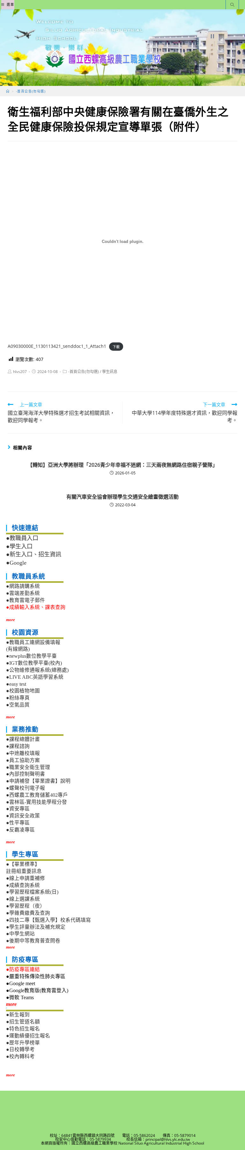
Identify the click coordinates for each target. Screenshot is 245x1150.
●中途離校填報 (23, 753)
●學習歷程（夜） (25, 906)
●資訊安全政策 (23, 815)
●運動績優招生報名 (28, 1035)
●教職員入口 (22, 538)
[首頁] (8, 91)
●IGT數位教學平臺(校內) (34, 663)
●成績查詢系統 (23, 885)
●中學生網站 (20, 933)
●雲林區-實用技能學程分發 (36, 802)
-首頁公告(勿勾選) (83, 371)
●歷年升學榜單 (23, 1042)
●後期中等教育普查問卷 (33, 940)
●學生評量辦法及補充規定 (35, 927)
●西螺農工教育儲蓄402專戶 (37, 795)
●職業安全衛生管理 (28, 767)
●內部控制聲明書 (25, 774)
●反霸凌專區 (20, 829)
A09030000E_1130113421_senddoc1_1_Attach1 (57, 346)
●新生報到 (18, 1014)
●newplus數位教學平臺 (31, 656)
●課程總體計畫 (23, 739)
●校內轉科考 (20, 1056)
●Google (16, 563)
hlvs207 (20, 371)
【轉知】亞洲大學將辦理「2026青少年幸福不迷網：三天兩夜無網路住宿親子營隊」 (122, 464)
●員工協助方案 (23, 760)
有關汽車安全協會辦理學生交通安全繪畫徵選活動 (122, 496)
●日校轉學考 (20, 1049)
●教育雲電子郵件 (25, 600)
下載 (116, 346)
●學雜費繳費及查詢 (28, 913)
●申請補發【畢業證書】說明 (38, 781)
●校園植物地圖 (23, 690)
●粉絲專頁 (18, 697)
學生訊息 (109, 371)
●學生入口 (19, 546)
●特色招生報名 (23, 1028)
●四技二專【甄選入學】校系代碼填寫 (48, 920)
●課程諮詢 (18, 746)
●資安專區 (18, 808)
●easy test (16, 684)
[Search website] (232, 5)
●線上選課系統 (23, 899)
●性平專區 (18, 822)
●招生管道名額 (23, 1021)
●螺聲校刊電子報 (25, 788)
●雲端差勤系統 (23, 593)
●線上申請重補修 (25, 878)
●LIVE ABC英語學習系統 (34, 677)
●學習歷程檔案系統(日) (32, 892)
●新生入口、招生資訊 (33, 554)
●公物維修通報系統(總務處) (37, 670)
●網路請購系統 (23, 586)
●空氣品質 (18, 704)
